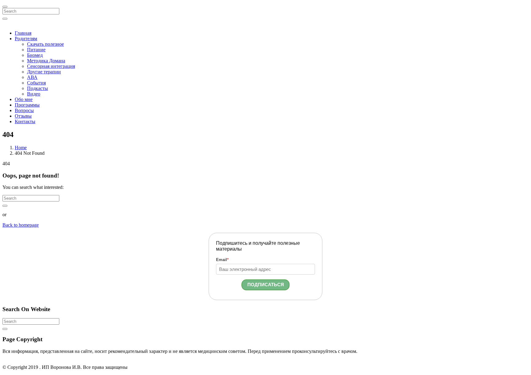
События (36, 82)
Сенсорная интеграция (51, 66)
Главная (23, 33)
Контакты (25, 121)
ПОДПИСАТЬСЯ (265, 284)
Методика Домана (46, 60)
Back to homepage (20, 225)
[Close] (4, 7)
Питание (36, 49)
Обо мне (24, 99)
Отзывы (23, 116)
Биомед (35, 55)
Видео (33, 93)
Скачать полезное (45, 44)
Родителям (26, 38)
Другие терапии (44, 71)
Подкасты (37, 88)
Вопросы (24, 110)
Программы (27, 104)
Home (21, 147)
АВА (32, 77)
